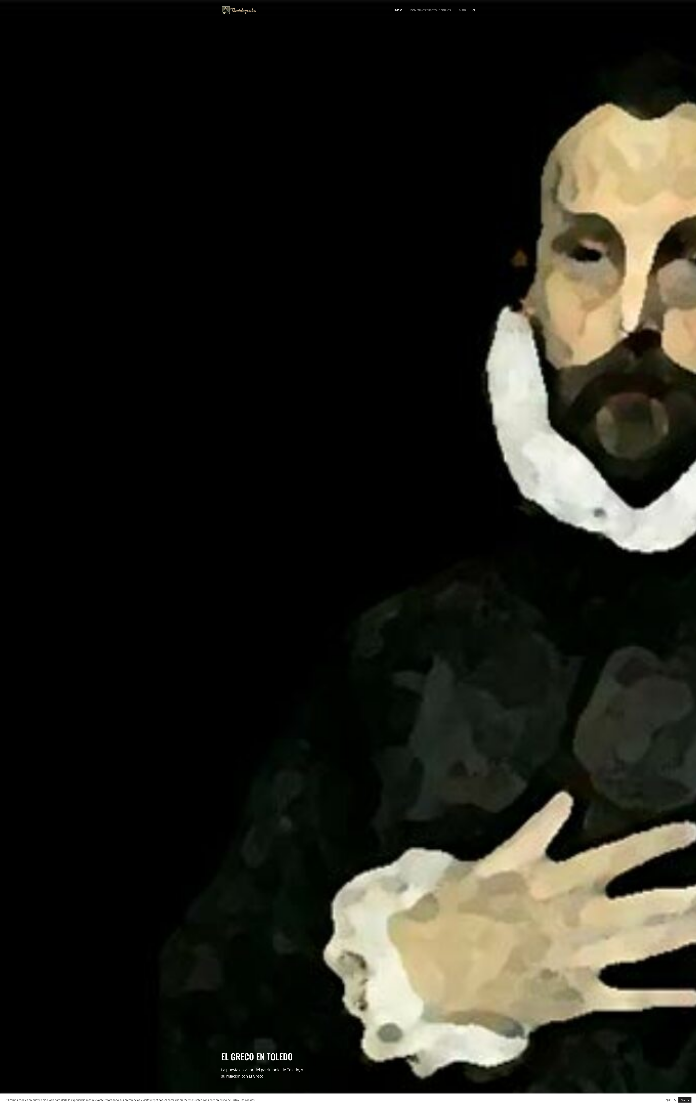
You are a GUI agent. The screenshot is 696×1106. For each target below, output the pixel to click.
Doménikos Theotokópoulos (430, 10)
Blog (462, 10)
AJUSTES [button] (671, 1099)
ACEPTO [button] (685, 1099)
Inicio (398, 10)
